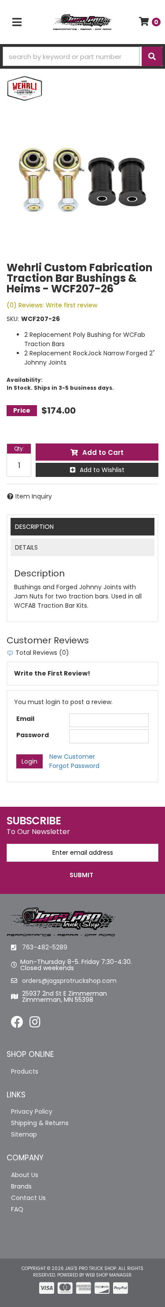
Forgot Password (74, 765)
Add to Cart (103, 452)
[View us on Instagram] (34, 1024)
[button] (82, 56)
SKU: (13, 318)
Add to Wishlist (102, 469)
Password (32, 735)
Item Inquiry (33, 496)
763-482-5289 (44, 947)
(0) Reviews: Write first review (52, 305)
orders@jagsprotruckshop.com (69, 981)
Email (25, 718)
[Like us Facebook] (17, 1024)
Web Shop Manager (108, 1275)
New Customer (72, 756)
